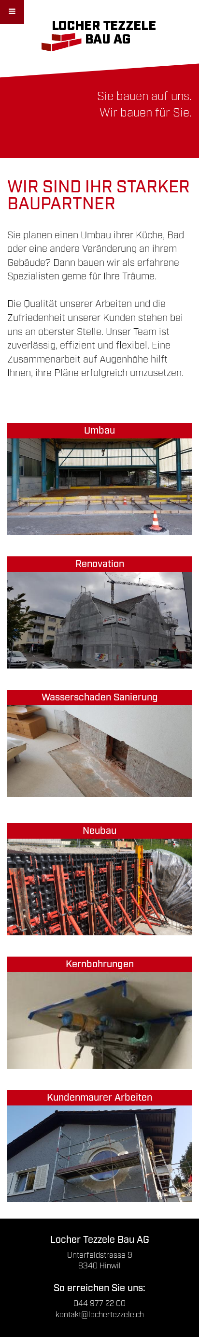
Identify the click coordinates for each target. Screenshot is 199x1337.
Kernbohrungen (100, 964)
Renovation (99, 564)
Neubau (99, 831)
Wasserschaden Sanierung (100, 697)
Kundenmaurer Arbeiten (99, 1097)
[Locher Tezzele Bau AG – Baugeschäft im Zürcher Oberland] (99, 35)
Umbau (99, 430)
